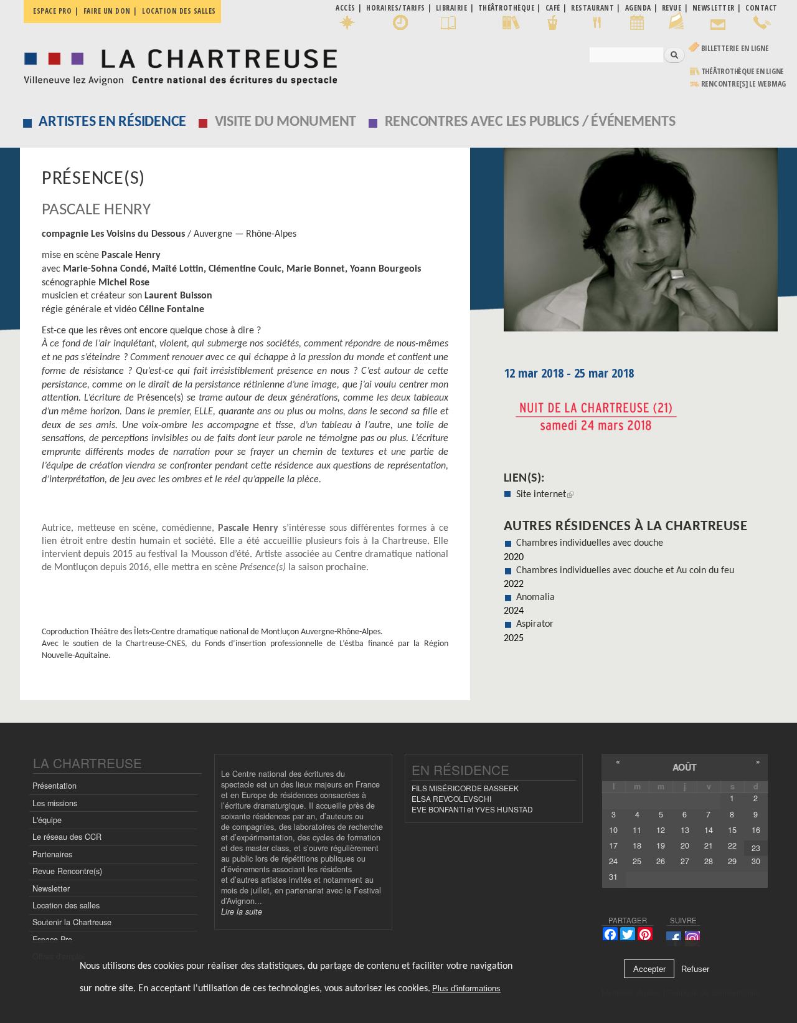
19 (660, 845)
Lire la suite (241, 911)
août (684, 767)
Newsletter (51, 888)
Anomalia (535, 597)
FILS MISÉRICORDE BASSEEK (465, 788)
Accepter (649, 969)
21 (708, 845)
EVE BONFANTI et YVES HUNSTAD (472, 809)
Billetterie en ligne (735, 48)
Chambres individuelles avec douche (589, 543)
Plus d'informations (466, 988)
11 (637, 829)
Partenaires (52, 854)
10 (613, 829)
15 (732, 829)
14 (708, 829)
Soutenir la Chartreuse (71, 922)
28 (708, 861)
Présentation (54, 785)
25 (637, 861)
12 (660, 829)
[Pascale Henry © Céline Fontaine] (641, 244)
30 (756, 861)
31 (613, 876)
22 (732, 845)
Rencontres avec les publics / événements (530, 122)
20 (685, 845)
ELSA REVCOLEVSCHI (451, 798)
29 (732, 861)
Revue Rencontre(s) (67, 871)
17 (613, 845)
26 (660, 861)
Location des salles (179, 11)
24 (613, 861)
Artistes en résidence (112, 122)
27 (685, 861)
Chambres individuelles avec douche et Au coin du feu (625, 571)
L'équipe (47, 820)
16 (756, 829)
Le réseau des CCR (66, 836)
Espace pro (52, 11)
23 (756, 848)
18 (637, 845)
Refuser (695, 969)
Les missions (54, 803)
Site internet (544, 495)
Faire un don (107, 11)
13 (685, 829)
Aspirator (535, 624)
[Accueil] (177, 64)
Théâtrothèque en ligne (743, 71)
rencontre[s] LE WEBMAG (743, 84)
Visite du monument (286, 122)
